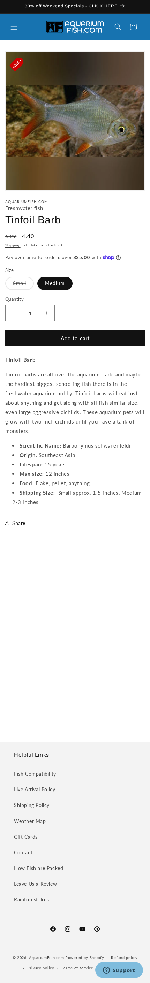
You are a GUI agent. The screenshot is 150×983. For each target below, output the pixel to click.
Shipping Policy (32, 805)
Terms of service (77, 968)
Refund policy (124, 957)
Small (23, 285)
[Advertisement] (75, 641)
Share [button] (18, 523)
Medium (55, 283)
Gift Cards (26, 837)
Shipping (13, 245)
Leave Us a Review (35, 884)
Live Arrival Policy (34, 789)
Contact (23, 852)
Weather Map (30, 821)
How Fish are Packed (38, 868)
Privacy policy (40, 968)
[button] (14, 27)
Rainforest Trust (32, 899)
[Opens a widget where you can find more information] (119, 971)
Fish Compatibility (35, 774)
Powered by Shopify (84, 957)
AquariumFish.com (46, 957)
